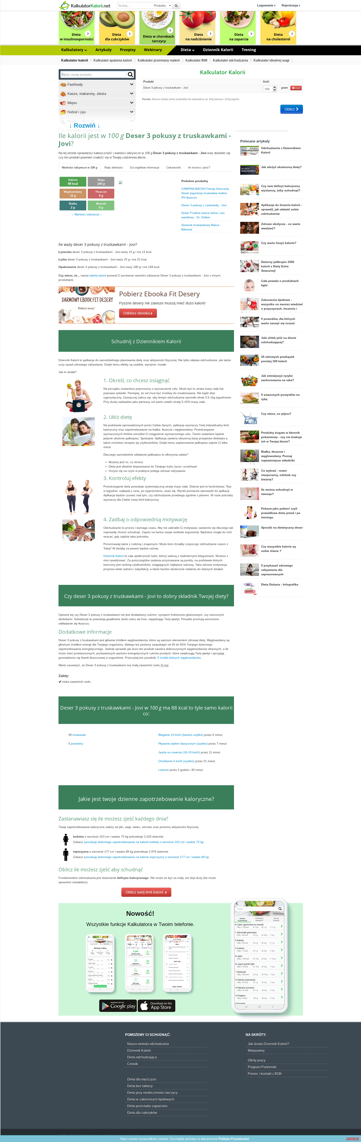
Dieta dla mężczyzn (141, 1079)
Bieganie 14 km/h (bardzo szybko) (180, 734)
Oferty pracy (257, 1060)
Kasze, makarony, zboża (86, 94)
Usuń (297, 88)
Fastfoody (74, 85)
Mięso (71, 103)
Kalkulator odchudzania (230, 60)
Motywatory (256, 1050)
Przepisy (128, 49)
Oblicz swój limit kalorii (145, 892)
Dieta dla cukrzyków (142, 1112)
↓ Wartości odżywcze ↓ (87, 214)
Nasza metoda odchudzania (148, 1044)
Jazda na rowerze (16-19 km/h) (179, 752)
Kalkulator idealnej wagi (271, 60)
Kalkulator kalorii (74, 60)
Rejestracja (290, 5)
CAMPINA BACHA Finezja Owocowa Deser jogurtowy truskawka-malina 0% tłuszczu (205, 193)
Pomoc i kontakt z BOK (265, 1073)
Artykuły (103, 49)
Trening (249, 49)
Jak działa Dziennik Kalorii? (268, 1044)
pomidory (77, 743)
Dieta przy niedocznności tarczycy (152, 1092)
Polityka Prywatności (233, 1139)
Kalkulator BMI (196, 60)
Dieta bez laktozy (140, 1086)
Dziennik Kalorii (218, 49)
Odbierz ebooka (136, 313)
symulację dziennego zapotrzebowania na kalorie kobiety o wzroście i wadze (143, 842)
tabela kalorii (98, 275)
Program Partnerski (262, 1067)
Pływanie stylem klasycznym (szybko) (183, 743)
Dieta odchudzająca (142, 1057)
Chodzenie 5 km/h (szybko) (176, 761)
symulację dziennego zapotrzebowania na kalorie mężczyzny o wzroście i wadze (146, 857)
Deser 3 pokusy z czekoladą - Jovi (203, 205)
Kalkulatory (72, 49)
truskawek (79, 734)
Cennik (132, 1064)
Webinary (153, 49)
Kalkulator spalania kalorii (113, 60)
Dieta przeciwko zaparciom (147, 1106)
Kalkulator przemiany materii (159, 60)
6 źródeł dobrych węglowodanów (179, 657)
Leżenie (163, 769)
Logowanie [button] (265, 5)
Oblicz (290, 109)
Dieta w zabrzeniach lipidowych (150, 1099)
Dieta (186, 49)
